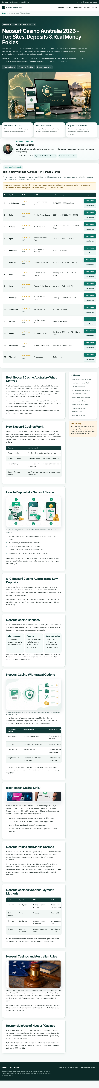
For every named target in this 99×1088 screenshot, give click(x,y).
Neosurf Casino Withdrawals (81, 397)
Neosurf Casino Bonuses (79, 394)
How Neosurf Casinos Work (80, 383)
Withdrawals (77, 7)
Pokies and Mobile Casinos (80, 404)
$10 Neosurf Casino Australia (81, 390)
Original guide (64, 1067)
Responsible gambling (89, 1067)
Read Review (90, 205)
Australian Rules (77, 412)
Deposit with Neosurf (78, 386)
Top (55, 1067)
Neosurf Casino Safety (79, 401)
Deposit (68, 7)
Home (4, 13)
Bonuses (87, 7)
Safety (94, 7)
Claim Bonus (90, 200)
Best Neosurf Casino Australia (81, 379)
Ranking (61, 7)
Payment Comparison (78, 408)
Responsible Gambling (79, 415)
